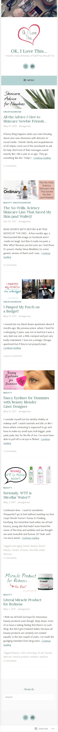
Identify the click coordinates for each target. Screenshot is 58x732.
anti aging (17, 546)
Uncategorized (12, 111)
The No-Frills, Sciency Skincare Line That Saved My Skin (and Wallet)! (27, 212)
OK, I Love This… (29, 51)
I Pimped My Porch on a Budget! (21, 309)
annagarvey (25, 126)
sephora (43, 656)
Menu (30, 80)
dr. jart (41, 653)
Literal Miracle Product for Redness (22, 602)
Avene (26, 546)
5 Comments (10, 265)
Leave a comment (12, 356)
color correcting (28, 653)
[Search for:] (29, 697)
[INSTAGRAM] (25, 717)
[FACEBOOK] (32, 717)
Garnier (15, 550)
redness (34, 656)
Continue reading (42, 158)
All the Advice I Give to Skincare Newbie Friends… (25, 119)
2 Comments (10, 166)
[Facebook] (32, 66)
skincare (7, 554)
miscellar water (37, 550)
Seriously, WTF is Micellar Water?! (17, 495)
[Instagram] (25, 66)
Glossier (24, 550)
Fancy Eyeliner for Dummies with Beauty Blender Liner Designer (26, 402)
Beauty (7, 202)
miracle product (21, 656)
